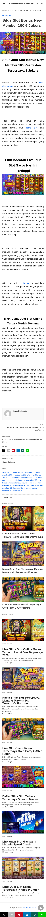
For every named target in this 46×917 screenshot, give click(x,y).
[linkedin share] (18, 450)
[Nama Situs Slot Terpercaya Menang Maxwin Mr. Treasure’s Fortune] (23, 553)
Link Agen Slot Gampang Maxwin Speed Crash (19, 843)
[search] (42, 3)
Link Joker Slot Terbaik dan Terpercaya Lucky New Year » (25, 428)
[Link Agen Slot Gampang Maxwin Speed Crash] (23, 822)
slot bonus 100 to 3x (22, 475)
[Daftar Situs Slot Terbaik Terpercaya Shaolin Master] (23, 777)
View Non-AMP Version (29, 907)
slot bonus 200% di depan (22, 478)
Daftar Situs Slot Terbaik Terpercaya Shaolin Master (20, 798)
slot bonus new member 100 (26, 480)
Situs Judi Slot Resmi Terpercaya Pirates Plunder (20, 888)
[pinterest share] (13, 450)
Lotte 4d (25, 283)
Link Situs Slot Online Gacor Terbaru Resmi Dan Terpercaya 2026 (22, 652)
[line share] (27, 450)
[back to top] (41, 908)
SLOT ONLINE (7, 16)
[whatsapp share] (22, 450)
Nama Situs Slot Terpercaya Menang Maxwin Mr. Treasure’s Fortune (20, 700)
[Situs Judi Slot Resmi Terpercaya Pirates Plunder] (23, 868)
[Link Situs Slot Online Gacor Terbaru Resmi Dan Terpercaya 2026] (23, 518)
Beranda (5, 10)
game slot (31, 128)
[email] (11, 914)
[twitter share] (3, 450)
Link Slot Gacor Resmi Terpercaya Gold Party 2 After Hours (22, 751)
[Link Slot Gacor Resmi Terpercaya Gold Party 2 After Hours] (23, 589)
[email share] (8, 450)
